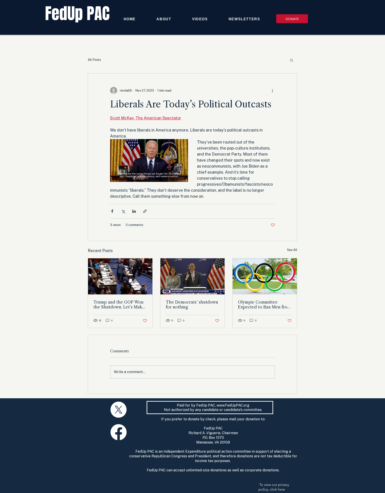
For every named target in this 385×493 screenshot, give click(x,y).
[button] (291, 60)
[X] (119, 410)
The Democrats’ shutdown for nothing (192, 305)
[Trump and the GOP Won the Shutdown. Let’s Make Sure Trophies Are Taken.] (120, 276)
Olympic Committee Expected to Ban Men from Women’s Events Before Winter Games (264, 305)
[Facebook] (119, 432)
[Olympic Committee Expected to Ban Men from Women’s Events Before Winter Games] (265, 276)
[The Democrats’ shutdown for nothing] (192, 276)
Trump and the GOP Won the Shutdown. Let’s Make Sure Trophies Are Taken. (118, 305)
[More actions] (272, 90)
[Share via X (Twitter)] (123, 211)
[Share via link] (145, 211)
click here (277, 489)
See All (292, 250)
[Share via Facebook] (112, 211)
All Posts (94, 60)
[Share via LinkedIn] (134, 211)
